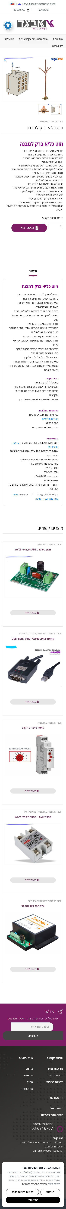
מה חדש (28, 1075)
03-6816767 (20, 9)
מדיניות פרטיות (54, 1082)
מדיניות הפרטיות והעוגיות (34, 1184)
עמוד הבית (58, 39)
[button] (5, 61)
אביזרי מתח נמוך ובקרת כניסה (33, 39)
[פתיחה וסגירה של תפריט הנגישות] (8, 25)
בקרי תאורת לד (30, 811)
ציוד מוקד (32, 900)
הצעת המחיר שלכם (52, 1115)
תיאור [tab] (33, 271)
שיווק (30, 1082)
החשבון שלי (44, 9)
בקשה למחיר (27, 227)
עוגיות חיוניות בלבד (22, 1192)
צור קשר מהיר (55, 1069)
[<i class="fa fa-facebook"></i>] (34, 10)
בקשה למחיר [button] (31, 612)
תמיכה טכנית (56, 1075)
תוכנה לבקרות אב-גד (27, 633)
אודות (29, 1069)
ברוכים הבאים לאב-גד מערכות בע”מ (39, 3)
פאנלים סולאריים (50, 419)
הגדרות (50, 1192)
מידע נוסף (27, 1088)
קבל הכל (33, 1199)
